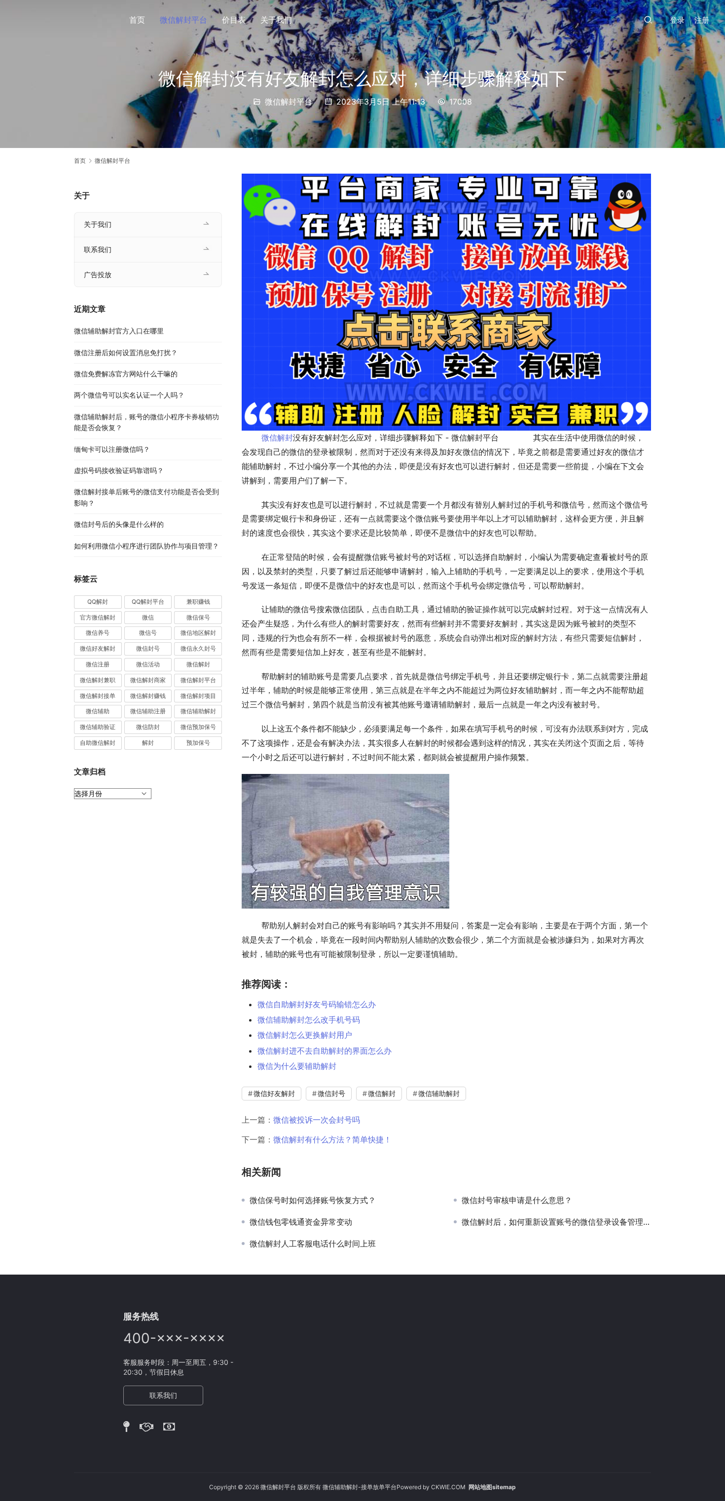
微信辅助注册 (148, 711)
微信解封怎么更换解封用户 (304, 1035)
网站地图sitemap (492, 1487)
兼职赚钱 (198, 601)
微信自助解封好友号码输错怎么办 (316, 1004)
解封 (148, 742)
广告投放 (97, 274)
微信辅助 (97, 711)
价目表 (234, 20)
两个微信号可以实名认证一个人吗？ (129, 395)
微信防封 (148, 727)
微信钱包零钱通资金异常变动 (301, 1221)
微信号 (148, 632)
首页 (137, 20)
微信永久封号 (198, 648)
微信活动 (148, 664)
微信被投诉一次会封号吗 (316, 1120)
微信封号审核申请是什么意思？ (517, 1200)
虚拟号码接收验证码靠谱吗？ (119, 470)
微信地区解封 (198, 632)
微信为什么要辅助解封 (296, 1066)
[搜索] (648, 19)
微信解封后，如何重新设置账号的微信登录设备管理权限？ (556, 1221)
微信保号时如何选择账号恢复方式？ (313, 1200)
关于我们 (276, 20)
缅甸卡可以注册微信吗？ (112, 449)
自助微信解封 (97, 742)
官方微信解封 (97, 617)
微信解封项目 (198, 695)
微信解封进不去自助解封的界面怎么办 (324, 1051)
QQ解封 (97, 601)
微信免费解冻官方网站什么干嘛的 (126, 373)
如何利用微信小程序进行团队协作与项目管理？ (146, 546)
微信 (148, 617)
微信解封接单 (97, 695)
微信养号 (97, 632)
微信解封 (277, 437)
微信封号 (331, 1093)
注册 (701, 20)
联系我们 (97, 249)
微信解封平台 (183, 20)
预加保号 (198, 742)
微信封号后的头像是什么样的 (119, 524)
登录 (677, 20)
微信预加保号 (198, 727)
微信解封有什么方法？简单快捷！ (332, 1139)
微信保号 (198, 617)
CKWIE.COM (448, 1487)
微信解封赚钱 (148, 695)
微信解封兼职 (97, 680)
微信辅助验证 (97, 727)
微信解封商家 (148, 680)
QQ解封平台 (148, 601)
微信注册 (97, 664)
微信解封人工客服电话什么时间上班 (313, 1243)
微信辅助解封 (439, 1093)
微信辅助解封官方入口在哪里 (119, 331)
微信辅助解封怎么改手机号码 (308, 1020)
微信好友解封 (274, 1093)
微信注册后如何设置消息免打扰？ (126, 352)
